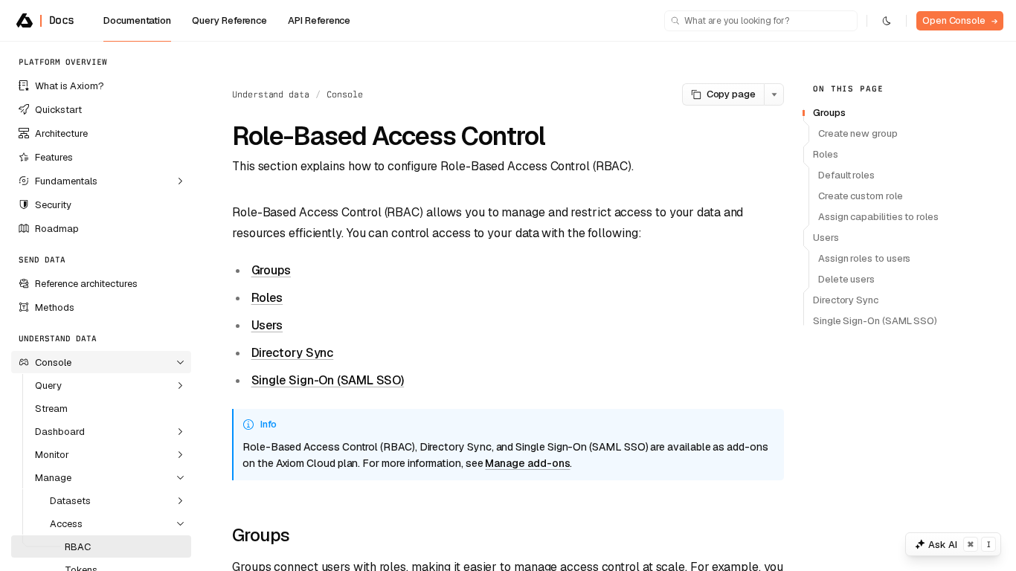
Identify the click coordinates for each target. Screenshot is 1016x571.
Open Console (959, 20)
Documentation (137, 20)
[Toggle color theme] (886, 20)
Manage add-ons (527, 463)
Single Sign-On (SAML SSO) (328, 380)
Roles (267, 298)
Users (267, 325)
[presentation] (101, 306)
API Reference (319, 20)
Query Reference (229, 20)
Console (345, 94)
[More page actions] (774, 94)
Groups (271, 270)
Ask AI (959, 544)
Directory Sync (292, 353)
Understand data (270, 94)
